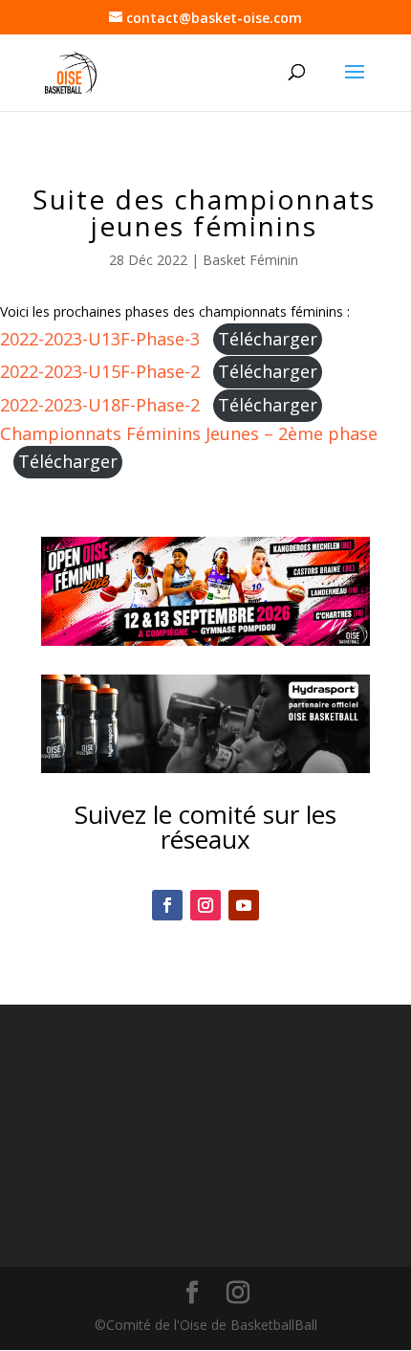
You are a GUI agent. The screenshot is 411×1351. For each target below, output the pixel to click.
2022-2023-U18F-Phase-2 (100, 404)
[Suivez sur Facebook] (167, 905)
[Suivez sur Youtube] (243, 905)
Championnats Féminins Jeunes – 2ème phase (189, 433)
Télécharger (267, 338)
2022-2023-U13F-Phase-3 (100, 338)
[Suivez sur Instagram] (205, 905)
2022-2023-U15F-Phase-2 (100, 371)
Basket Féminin (250, 260)
